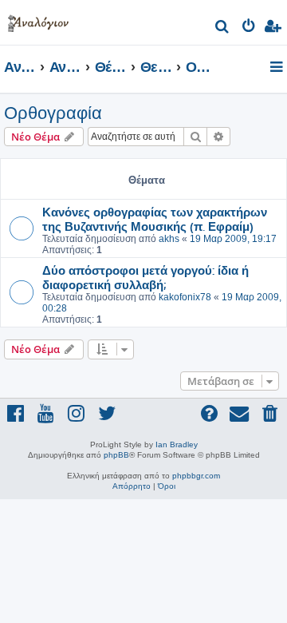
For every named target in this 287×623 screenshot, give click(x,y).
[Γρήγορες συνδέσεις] (278, 68)
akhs (169, 238)
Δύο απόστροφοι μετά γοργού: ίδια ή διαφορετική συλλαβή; (145, 277)
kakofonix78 (185, 297)
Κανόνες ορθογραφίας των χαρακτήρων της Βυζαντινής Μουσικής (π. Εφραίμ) (154, 218)
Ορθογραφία (53, 113)
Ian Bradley (176, 444)
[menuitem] (223, 28)
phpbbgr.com (196, 475)
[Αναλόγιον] (38, 20)
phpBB (116, 454)
